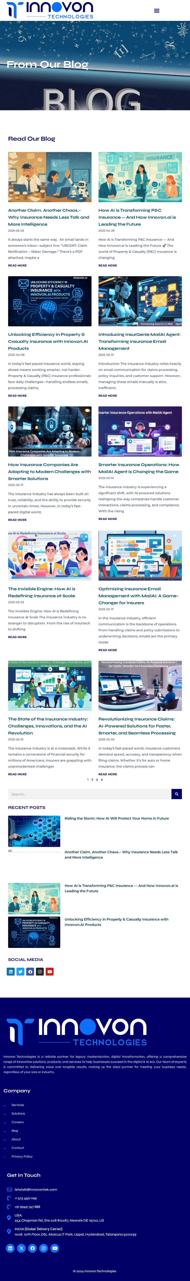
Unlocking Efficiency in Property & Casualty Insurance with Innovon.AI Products (48, 341)
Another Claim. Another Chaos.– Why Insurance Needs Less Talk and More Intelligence (48, 217)
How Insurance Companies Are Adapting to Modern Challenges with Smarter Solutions (49, 471)
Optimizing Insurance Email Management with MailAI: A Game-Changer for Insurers (138, 595)
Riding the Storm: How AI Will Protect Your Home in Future (117, 818)
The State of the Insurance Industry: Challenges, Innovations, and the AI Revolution (48, 726)
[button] (156, 10)
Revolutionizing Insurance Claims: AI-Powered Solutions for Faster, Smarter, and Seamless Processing (137, 726)
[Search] (176, 794)
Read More (17, 265)
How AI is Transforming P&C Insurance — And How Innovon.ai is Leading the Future (137, 217)
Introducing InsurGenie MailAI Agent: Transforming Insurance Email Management (139, 341)
